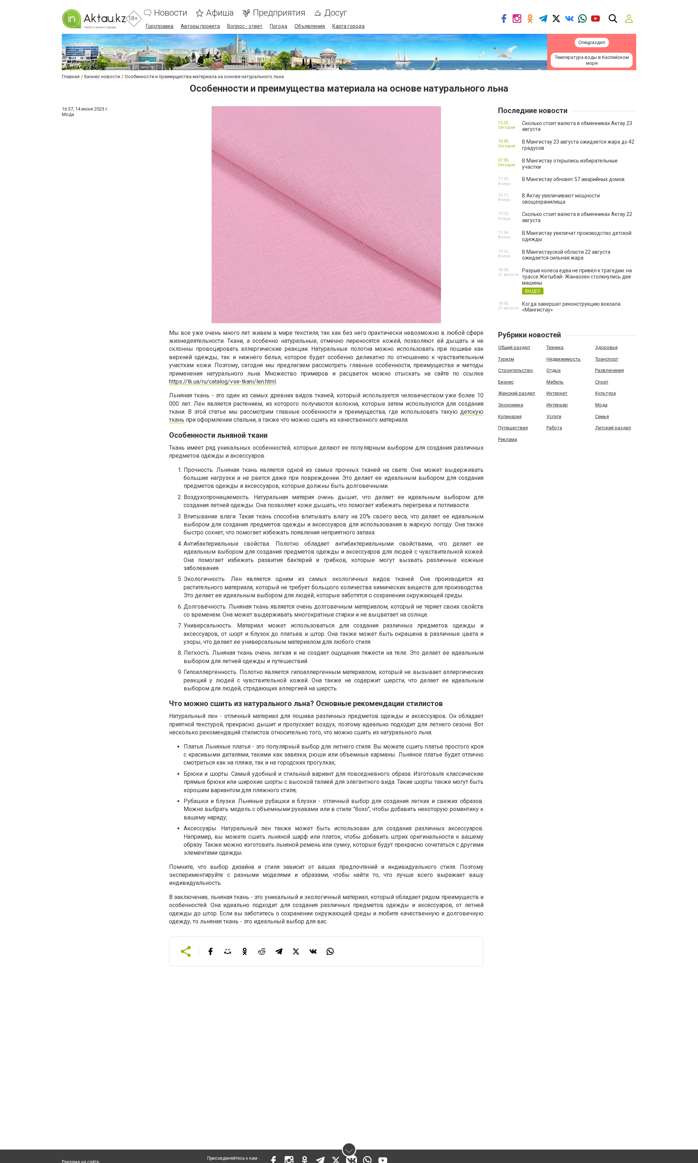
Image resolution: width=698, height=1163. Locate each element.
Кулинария (510, 416)
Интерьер (557, 405)
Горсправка (159, 26)
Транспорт (606, 359)
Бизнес (506, 382)
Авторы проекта (200, 26)
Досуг (335, 13)
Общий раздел (514, 347)
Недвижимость (563, 359)
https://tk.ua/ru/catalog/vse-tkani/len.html (222, 381)
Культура (605, 393)
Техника (554, 347)
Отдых (553, 370)
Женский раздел (516, 393)
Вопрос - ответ (244, 26)
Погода (278, 26)
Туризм (506, 359)
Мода (601, 405)
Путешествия (513, 427)
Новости (170, 13)
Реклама (507, 439)
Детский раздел (613, 427)
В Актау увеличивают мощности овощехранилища (561, 199)
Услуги (553, 416)
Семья (602, 416)
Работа (554, 427)
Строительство (515, 370)
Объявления (309, 26)
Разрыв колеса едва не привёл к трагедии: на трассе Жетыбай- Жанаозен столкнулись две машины (577, 277)
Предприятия (279, 13)
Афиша (220, 13)
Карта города (348, 26)
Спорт (602, 382)
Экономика (510, 405)
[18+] (94, 19)
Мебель (554, 382)
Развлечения (609, 370)
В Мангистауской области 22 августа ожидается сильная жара (566, 255)
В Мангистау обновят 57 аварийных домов (573, 179)
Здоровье (606, 347)
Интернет (556, 393)
